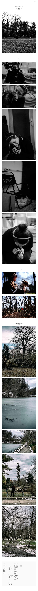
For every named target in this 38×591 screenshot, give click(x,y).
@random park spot (19, 8)
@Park (4, 570)
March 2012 (10, 584)
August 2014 (10, 570)
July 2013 (10, 582)
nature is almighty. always (19, 323)
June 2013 (10, 583)
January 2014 (11, 575)
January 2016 (11, 565)
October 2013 (11, 581)
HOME (19, 3)
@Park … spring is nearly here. (19, 269)
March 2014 (10, 571)
